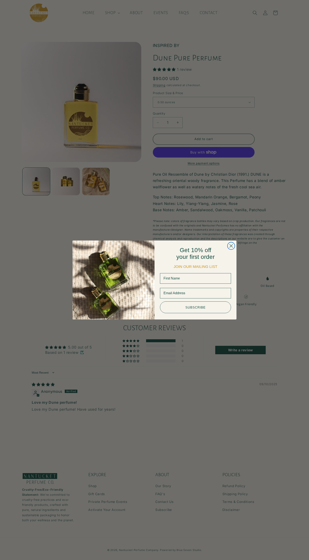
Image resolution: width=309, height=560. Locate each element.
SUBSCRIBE (195, 307)
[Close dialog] (231, 246)
